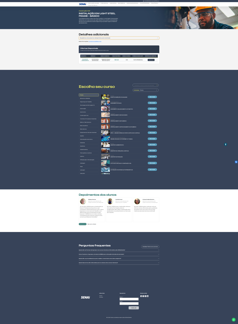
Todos (81, 94)
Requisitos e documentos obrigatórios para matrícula (95, 38)
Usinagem (82, 169)
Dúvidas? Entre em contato (150, 246)
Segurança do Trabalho (86, 101)
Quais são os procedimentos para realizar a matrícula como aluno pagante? (100, 258)
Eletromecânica (84, 125)
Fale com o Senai (91, 224)
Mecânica (82, 146)
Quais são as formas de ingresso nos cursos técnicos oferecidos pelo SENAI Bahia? (102, 250)
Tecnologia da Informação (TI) (87, 105)
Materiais (82, 142)
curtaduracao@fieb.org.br (95, 41)
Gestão (82, 135)
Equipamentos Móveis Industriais (88, 132)
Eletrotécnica (83, 129)
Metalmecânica (84, 149)
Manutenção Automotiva (86, 139)
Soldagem (82, 163)
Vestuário (82, 173)
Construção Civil (84, 115)
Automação (83, 108)
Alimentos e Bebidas (85, 98)
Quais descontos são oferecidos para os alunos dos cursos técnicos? (98, 262)
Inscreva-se (151, 59)
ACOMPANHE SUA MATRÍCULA (151, 0)
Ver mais (152, 97)
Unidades (136, 90)
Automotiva (83, 112)
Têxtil (81, 166)
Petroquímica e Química (86, 152)
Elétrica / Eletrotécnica (85, 122)
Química (82, 156)
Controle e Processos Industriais (88, 118)
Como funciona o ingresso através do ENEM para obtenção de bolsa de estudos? (101, 254)
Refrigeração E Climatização (87, 159)
